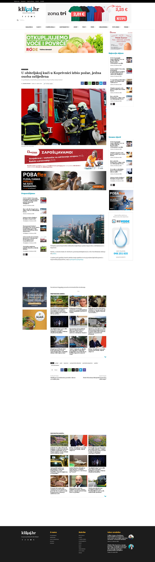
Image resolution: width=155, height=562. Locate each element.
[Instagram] (28, 17)
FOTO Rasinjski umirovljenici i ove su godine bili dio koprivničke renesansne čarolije (117, 60)
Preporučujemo (28, 193)
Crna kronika (25, 69)
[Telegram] (101, 83)
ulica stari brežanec (55, 365)
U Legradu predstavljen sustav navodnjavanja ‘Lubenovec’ (117, 81)
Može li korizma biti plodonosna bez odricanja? (94, 378)
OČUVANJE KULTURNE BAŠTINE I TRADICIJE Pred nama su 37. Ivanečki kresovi (30, 239)
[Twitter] (34, 17)
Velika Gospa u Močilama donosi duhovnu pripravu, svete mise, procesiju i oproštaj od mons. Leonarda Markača (117, 537)
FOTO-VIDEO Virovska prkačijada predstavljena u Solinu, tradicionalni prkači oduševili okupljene (31, 200)
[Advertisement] (63, 61)
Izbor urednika (113, 532)
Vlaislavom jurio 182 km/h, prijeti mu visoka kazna (117, 89)
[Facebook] (22, 17)
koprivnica (66, 363)
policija (56, 363)
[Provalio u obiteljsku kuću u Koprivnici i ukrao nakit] (129, 171)
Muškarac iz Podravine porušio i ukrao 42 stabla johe (62, 378)
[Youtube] (31, 17)
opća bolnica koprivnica (87, 363)
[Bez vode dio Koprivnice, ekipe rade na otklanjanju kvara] (43, 211)
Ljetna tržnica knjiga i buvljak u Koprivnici (30, 218)
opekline (96, 363)
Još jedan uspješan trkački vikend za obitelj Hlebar (30, 248)
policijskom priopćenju (76, 259)
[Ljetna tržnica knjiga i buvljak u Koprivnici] (43, 220)
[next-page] (27, 254)
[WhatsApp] (89, 83)
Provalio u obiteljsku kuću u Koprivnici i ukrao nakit (116, 171)
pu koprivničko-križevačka (75, 363)
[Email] (93, 83)
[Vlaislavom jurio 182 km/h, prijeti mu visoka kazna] (129, 90)
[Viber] (104, 83)
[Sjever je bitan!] (28, 9)
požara (54, 253)
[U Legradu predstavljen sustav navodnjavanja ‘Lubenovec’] (129, 82)
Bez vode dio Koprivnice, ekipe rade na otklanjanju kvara (31, 210)
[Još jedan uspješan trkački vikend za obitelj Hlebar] (43, 249)
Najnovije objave (116, 53)
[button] (30, 20)
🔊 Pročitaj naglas (48, 83)
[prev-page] (24, 254)
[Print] (97, 83)
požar (61, 363)
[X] (86, 83)
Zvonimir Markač (26, 83)
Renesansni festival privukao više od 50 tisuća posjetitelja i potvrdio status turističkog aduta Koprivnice (31, 228)
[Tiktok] (25, 17)
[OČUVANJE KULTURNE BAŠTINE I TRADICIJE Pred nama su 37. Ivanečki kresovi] (43, 239)
